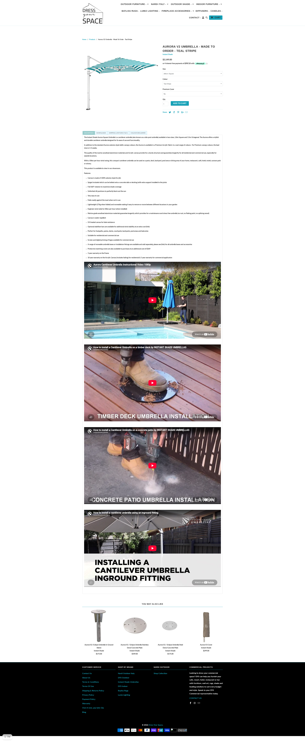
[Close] (182, 335)
